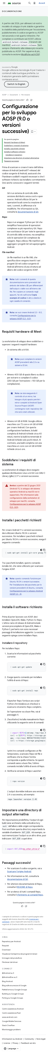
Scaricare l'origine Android (19, 871)
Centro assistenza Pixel (11, 1013)
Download (6, 950)
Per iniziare (25, 95)
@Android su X (8, 973)
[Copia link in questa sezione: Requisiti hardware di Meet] (4, 336)
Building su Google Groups (13, 994)
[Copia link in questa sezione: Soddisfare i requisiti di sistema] (15, 464)
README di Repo (25, 887)
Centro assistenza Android (13, 1009)
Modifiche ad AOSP (30, 54)
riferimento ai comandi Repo (30, 895)
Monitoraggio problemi (11, 1029)
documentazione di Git (28, 212)
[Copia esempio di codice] (44, 549)
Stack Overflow (8, 1025)
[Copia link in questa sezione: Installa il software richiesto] (4, 611)
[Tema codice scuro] (41, 549)
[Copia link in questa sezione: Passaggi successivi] (33, 863)
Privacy (15, 1043)
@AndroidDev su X (9, 977)
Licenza (7, 1043)
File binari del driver (10, 962)
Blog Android (7, 981)
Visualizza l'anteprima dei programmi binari (19, 954)
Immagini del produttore (12, 958)
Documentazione (12, 11)
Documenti (14, 95)
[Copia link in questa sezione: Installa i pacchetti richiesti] (4, 524)
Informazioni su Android (12, 1039)
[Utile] (27, 100)
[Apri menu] (4, 3)
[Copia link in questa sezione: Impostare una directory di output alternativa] (31, 814)
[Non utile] (31, 100)
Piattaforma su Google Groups (14, 989)
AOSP (4, 95)
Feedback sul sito (28, 1043)
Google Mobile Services (11, 1021)
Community (29, 1039)
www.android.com (9, 1017)
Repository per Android (11, 941)
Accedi (42, 3)
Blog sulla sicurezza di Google (14, 985)
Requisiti (5, 945)
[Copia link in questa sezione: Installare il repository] (30, 643)
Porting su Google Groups (12, 998)
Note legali (40, 1039)
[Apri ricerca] (29, 3)
